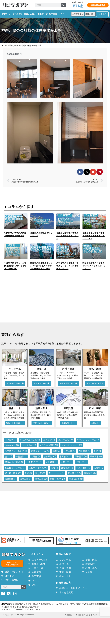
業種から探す (30, 14)
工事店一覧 (43, 14)
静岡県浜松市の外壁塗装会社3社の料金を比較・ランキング (94, 266)
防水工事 (25, 478)
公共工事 (69, 451)
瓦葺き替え (83, 467)
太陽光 (36, 456)
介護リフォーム (40, 451)
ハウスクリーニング (16, 451)
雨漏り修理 (57, 478)
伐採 (56, 451)
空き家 (40, 473)
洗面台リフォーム (15, 467)
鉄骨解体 (10, 478)
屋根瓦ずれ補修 (14, 462)
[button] (80, 172)
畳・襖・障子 (13, 473)
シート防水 (29, 445)
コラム (61, 14)
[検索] (63, 5)
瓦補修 (98, 467)
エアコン (49, 439)
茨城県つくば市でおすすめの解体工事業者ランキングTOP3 (93, 236)
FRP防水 (10, 439)
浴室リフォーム (38, 467)
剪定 (97, 451)
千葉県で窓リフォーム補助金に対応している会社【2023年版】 (15, 266)
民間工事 (66, 462)
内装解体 (84, 451)
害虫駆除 (50, 456)
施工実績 (53, 14)
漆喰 (54, 467)
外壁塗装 (21, 456)
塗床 (8, 456)
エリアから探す (16, 14)
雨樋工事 (41, 478)
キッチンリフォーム (88, 439)
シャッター (12, 445)
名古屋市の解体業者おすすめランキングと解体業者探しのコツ (67, 266)
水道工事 (81, 462)
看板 (28, 473)
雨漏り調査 (76, 478)
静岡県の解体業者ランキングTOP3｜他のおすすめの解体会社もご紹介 (41, 266)
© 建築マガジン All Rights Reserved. (19, 615)
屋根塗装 (81, 456)
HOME (4, 14)
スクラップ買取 (48, 445)
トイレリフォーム (71, 445)
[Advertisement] (27, 301)
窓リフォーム (56, 473)
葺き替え (74, 473)
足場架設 (90, 473)
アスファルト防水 (30, 439)
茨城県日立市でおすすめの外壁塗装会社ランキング (67, 236)
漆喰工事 (67, 467)
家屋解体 (65, 456)
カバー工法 (65, 439)
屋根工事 (96, 456)
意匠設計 (51, 462)
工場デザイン (34, 462)
